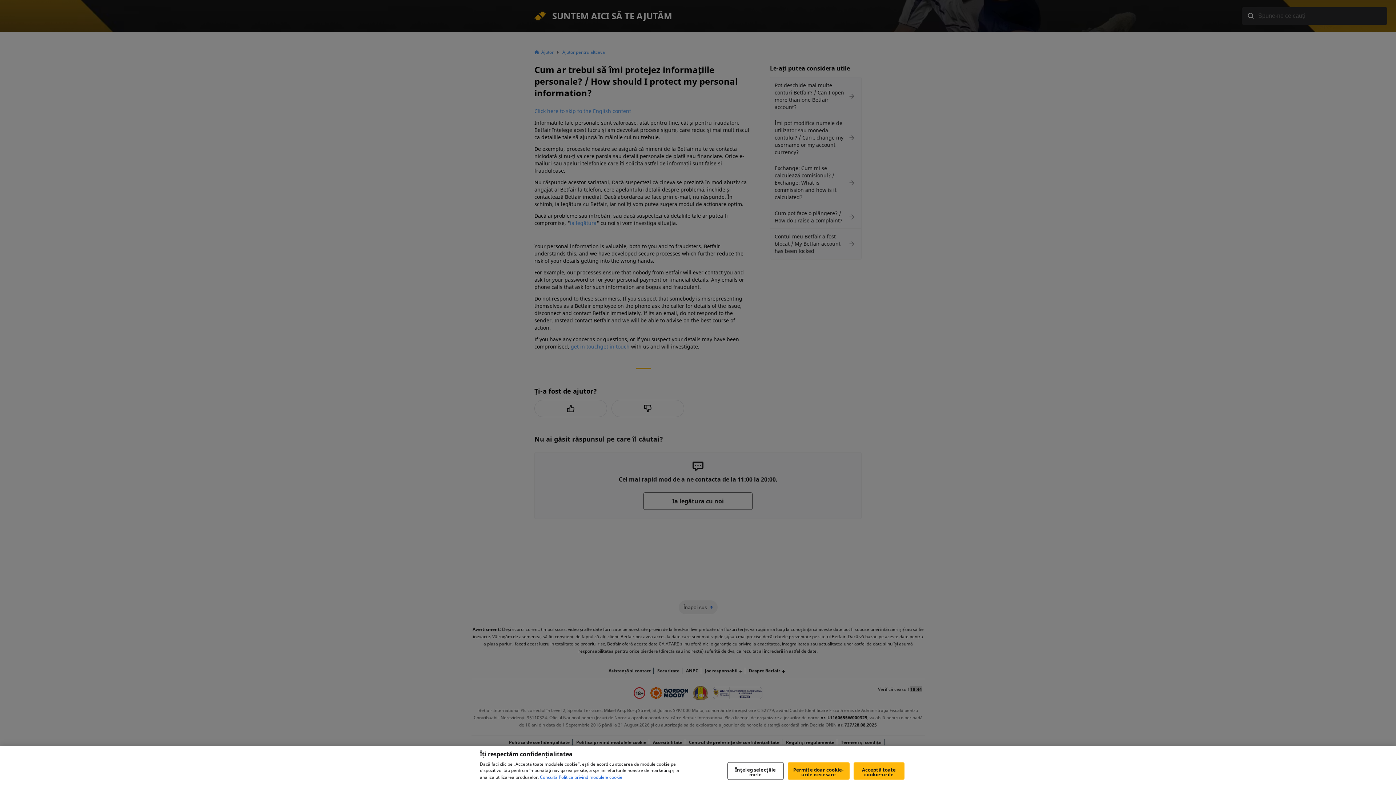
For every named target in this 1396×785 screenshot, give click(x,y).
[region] (698, 765)
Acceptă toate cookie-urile (879, 772)
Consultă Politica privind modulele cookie (581, 777)
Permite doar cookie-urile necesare (818, 772)
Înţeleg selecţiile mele (755, 772)
